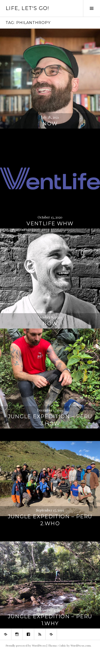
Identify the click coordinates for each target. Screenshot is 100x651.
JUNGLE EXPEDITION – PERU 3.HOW (50, 420)
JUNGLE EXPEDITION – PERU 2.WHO (50, 520)
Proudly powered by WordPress (26, 645)
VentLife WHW (50, 223)
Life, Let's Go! (27, 8)
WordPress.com (80, 645)
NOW (49, 123)
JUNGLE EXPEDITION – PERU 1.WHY (50, 620)
